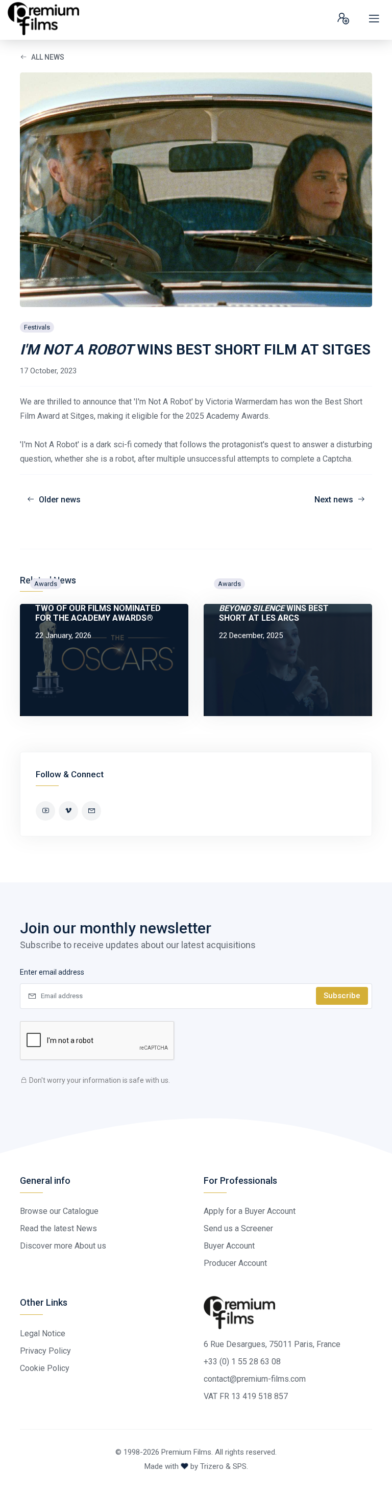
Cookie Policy (44, 1368)
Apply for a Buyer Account (250, 1211)
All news (47, 57)
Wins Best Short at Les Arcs (274, 613)
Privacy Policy (45, 1351)
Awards (45, 584)
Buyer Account (229, 1246)
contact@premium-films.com (255, 1379)
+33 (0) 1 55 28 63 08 (242, 1361)
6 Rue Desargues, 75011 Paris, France (272, 1344)
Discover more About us (63, 1246)
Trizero (212, 1466)
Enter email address (52, 972)
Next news (333, 499)
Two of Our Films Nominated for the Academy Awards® (98, 613)
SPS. (240, 1466)
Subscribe (342, 995)
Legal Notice (42, 1333)
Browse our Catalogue (59, 1211)
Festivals (37, 327)
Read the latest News (58, 1228)
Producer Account (235, 1263)
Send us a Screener (238, 1228)
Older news (60, 499)
